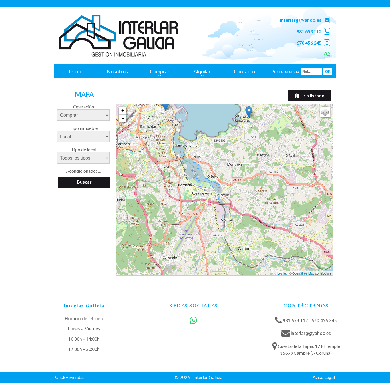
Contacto (244, 71)
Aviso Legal (324, 377)
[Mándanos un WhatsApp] (327, 54)
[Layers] (325, 112)
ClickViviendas (70, 377)
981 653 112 (309, 31)
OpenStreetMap (303, 273)
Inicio (75, 71)
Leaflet (282, 273)
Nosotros (117, 71)
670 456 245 (309, 42)
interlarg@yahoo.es (300, 20)
